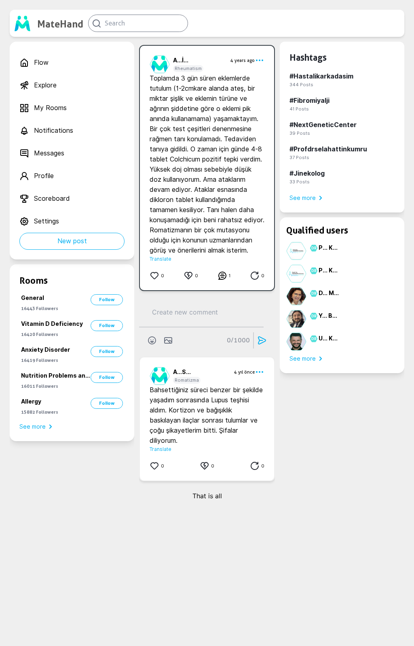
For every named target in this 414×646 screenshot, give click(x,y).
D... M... (329, 293)
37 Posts (299, 157)
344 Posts (301, 84)
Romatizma (187, 380)
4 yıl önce (244, 372)
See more (32, 426)
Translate (160, 259)
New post (72, 241)
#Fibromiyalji (309, 100)
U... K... (328, 338)
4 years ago (242, 60)
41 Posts (299, 109)
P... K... (328, 247)
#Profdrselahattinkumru (328, 149)
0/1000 (238, 340)
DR (312, 248)
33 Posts (299, 182)
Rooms (33, 280)
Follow (106, 299)
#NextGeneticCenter (323, 125)
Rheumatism (188, 68)
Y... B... (328, 315)
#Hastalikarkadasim (321, 76)
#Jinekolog (307, 173)
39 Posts (299, 133)
